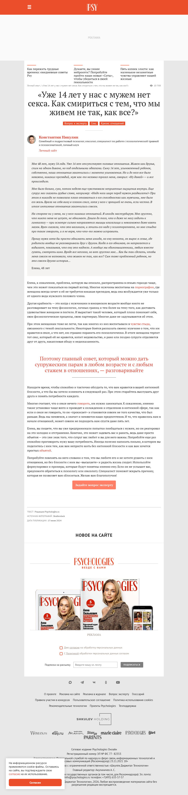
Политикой (72, 653)
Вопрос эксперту (119, 694)
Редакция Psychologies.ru (47, 511)
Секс (94, 123)
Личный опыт (33, 85)
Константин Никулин (58, 137)
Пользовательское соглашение (91, 700)
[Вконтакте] (94, 682)
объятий (45, 450)
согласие (74, 647)
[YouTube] (118, 682)
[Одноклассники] (106, 682)
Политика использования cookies (133, 700)
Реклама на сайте (69, 694)
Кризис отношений (112, 123)
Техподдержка (127, 706)
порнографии (144, 287)
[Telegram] (82, 682)
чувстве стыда (140, 324)
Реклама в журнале (94, 694)
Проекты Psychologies (103, 706)
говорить (83, 403)
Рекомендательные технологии (68, 706)
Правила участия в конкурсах (52, 700)
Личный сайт (48, 150)
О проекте (50, 694)
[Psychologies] (92, 7)
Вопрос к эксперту (75, 123)
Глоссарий (138, 694)
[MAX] (70, 682)
